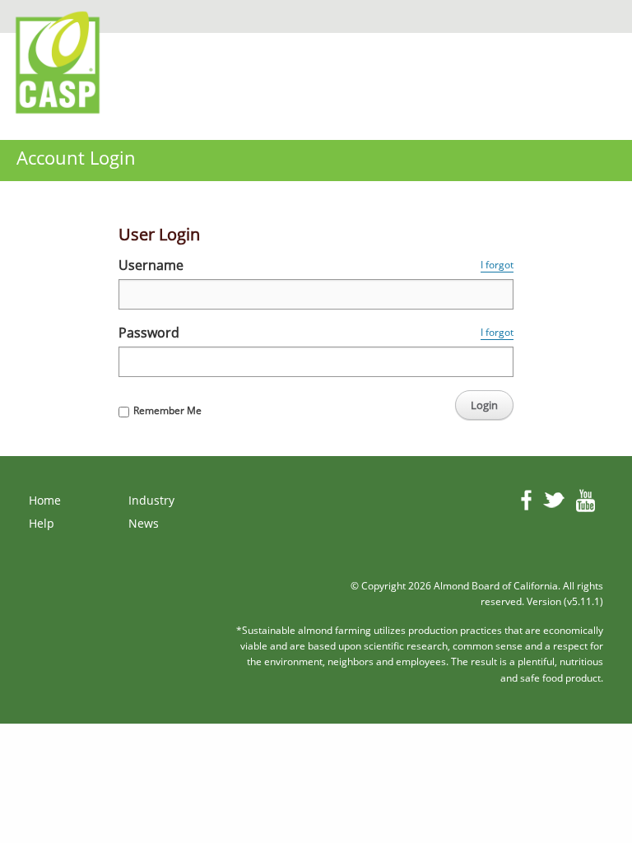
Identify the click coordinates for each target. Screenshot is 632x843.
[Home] (61, 59)
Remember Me (167, 410)
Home (45, 500)
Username (151, 265)
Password (148, 333)
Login (484, 405)
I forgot (497, 265)
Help (41, 523)
